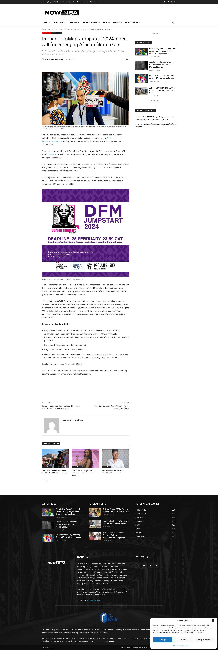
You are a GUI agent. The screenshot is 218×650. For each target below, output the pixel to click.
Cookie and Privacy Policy (181, 645)
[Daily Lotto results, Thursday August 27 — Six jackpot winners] (141, 78)
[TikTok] (171, 1)
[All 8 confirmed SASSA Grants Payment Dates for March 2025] (95, 512)
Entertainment (56, 33)
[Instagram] (168, 1)
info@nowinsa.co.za (95, 600)
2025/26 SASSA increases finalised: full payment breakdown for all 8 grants (114, 535)
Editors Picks (52, 29)
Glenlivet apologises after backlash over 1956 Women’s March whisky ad (161, 64)
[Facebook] (164, 1)
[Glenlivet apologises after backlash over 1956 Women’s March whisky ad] (141, 65)
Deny (183, 639)
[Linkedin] (82, 65)
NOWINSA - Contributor (55, 59)
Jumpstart (52, 154)
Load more (155, 100)
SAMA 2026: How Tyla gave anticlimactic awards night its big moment (84, 473)
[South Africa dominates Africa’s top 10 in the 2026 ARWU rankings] (55, 458)
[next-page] (47, 481)
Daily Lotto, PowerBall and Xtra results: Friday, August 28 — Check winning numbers (162, 51)
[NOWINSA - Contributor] (43, 59)
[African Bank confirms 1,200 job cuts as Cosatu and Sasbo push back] (141, 91)
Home (44, 29)
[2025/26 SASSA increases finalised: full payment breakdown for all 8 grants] (95, 536)
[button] (213, 621)
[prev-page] (43, 481)
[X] (174, 1)
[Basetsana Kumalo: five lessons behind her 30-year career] (115, 458)
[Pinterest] (70, 65)
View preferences (204, 639)
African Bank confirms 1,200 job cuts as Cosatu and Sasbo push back (162, 90)
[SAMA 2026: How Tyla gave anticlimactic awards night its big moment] (85, 458)
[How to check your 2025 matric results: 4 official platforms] (95, 524)
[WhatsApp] (76, 65)
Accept (162, 639)
